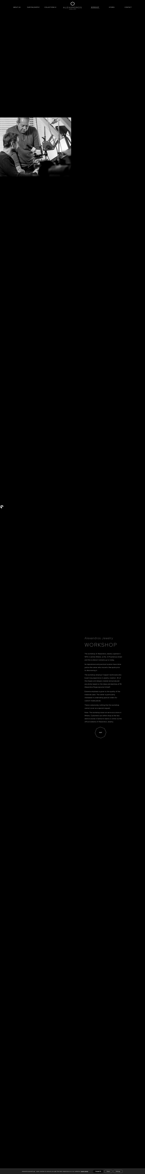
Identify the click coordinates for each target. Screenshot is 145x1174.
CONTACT (128, 7)
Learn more (84, 1171)
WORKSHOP (95, 7)
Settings (118, 1171)
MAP (100, 732)
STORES (111, 7)
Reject (108, 1171)
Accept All (98, 1171)
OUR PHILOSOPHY (33, 7)
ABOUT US (16, 7)
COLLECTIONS (49, 7)
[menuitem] (17, 7)
